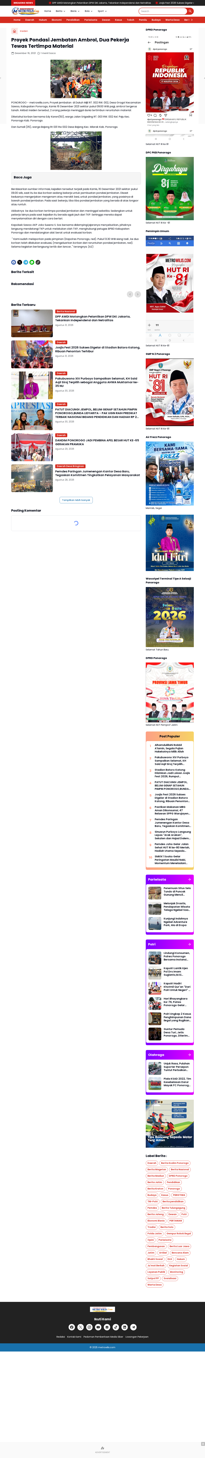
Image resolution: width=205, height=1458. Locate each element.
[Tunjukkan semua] (189, 879)
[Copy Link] (38, 262)
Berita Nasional (66, 311)
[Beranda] (14, 31)
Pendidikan (73, 19)
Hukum (43, 19)
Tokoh (130, 19)
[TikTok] (116, 1327)
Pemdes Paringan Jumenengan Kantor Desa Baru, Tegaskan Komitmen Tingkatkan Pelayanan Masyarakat (97, 473)
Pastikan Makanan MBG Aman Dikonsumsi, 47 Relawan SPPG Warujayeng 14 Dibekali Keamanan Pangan (172, 810)
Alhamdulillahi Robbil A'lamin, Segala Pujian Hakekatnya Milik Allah (169, 748)
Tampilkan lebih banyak (76, 500)
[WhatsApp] (31, 262)
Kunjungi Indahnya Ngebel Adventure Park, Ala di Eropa (176, 922)
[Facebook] (13, 262)
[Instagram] (89, 1327)
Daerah (29, 19)
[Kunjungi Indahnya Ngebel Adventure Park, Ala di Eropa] (154, 923)
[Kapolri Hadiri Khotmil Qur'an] (154, 988)
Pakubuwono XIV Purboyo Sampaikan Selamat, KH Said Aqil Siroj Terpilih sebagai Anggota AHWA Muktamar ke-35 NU (97, 382)
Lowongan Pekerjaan (137, 1336)
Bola (87, 11)
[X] (19, 262)
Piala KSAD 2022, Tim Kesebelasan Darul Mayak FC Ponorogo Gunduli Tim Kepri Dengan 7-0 (177, 1082)
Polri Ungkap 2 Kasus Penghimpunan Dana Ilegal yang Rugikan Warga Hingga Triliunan (177, 1017)
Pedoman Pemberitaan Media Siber (103, 1336)
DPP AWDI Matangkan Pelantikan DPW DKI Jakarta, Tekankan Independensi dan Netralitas (93, 318)
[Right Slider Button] (190, 20)
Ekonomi (57, 19)
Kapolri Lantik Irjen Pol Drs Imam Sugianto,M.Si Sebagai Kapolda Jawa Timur (176, 972)
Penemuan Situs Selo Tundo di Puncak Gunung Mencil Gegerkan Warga (177, 892)
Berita (59, 11)
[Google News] (107, 1327)
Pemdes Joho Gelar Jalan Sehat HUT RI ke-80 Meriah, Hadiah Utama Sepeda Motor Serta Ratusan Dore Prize (172, 848)
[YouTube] (98, 1327)
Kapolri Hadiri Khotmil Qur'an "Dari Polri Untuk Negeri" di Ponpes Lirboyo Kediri (177, 987)
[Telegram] (25, 262)
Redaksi (61, 1336)
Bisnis (74, 11)
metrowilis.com (106, 1347)
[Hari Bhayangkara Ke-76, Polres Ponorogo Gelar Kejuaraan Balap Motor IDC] (154, 1003)
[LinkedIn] (124, 1327)
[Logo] (102, 1309)
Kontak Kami (74, 1336)
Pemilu (143, 19)
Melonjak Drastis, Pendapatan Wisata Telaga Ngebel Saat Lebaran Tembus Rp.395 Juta (177, 907)
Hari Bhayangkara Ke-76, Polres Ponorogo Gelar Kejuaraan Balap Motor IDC (175, 1002)
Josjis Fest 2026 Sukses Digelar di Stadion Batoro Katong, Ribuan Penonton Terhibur (142, 2)
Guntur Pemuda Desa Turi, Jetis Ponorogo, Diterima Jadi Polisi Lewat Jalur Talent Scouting (176, 1032)
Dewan (106, 19)
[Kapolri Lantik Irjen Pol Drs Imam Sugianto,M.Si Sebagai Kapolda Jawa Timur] (154, 973)
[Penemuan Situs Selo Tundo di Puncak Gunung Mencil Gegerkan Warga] (154, 893)
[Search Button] (190, 11)
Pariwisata (90, 19)
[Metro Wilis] (25, 11)
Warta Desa (172, 19)
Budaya (156, 19)
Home (47, 11)
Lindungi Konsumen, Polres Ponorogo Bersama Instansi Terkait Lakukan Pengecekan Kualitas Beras (177, 956)
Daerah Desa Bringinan (70, 466)
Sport (101, 11)
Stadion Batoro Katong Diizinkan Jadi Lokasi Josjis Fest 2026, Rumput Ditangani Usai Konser (172, 773)
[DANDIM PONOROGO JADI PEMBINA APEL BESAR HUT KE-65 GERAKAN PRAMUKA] (32, 447)
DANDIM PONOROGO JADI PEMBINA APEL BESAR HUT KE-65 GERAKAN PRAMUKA (97, 442)
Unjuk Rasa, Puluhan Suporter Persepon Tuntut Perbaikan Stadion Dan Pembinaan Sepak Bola (177, 1067)
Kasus (118, 19)
